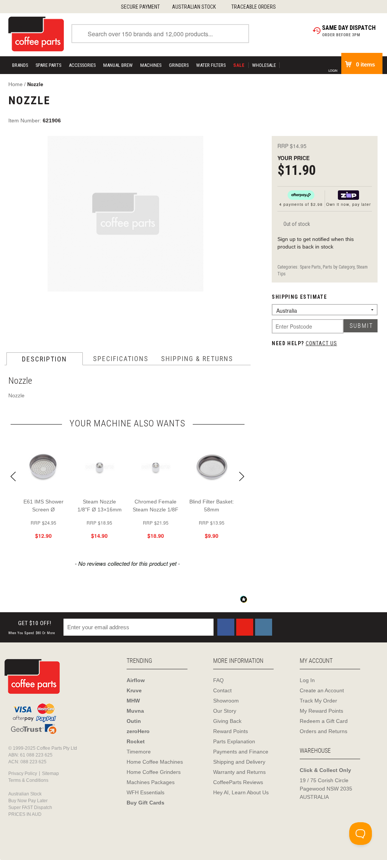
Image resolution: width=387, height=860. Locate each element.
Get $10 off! (31, 627)
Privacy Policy (22, 773)
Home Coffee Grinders (154, 772)
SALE (239, 65)
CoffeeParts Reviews (238, 782)
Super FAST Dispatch (30, 807)
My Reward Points (321, 711)
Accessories (82, 65)
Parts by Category (338, 267)
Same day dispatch (349, 27)
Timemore (139, 752)
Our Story (224, 711)
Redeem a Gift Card (324, 721)
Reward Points (230, 731)
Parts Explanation (234, 741)
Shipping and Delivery (239, 762)
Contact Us (321, 343)
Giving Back (227, 721)
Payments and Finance (240, 752)
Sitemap (50, 773)
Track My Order (318, 701)
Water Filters (211, 65)
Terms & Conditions (28, 780)
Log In (307, 680)
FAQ (218, 680)
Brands (20, 65)
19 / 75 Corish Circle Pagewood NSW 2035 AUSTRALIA (326, 788)
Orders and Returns (323, 731)
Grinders (179, 65)
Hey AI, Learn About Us (241, 792)
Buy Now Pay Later (28, 800)
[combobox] (160, 33)
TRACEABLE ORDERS (253, 7)
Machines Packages (151, 782)
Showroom (226, 701)
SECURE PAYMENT (140, 7)
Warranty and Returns (239, 772)
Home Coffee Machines (155, 762)
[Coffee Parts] (36, 34)
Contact (222, 690)
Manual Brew (118, 65)
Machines (150, 65)
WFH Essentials (145, 792)
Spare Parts (48, 65)
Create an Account (322, 690)
